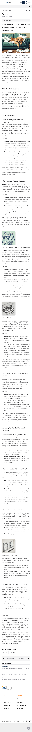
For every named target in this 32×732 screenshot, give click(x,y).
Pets (3, 672)
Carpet (11, 214)
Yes (6, 652)
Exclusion (20, 119)
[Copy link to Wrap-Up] (10, 615)
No (14, 652)
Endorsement (7, 162)
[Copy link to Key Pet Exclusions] (17, 116)
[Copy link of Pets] (7, 14)
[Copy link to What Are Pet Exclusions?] (22, 89)
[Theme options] (30, 6)
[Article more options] (29, 10)
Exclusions (5, 666)
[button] (9, 658)
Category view (7, 10)
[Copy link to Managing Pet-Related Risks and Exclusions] (11, 431)
